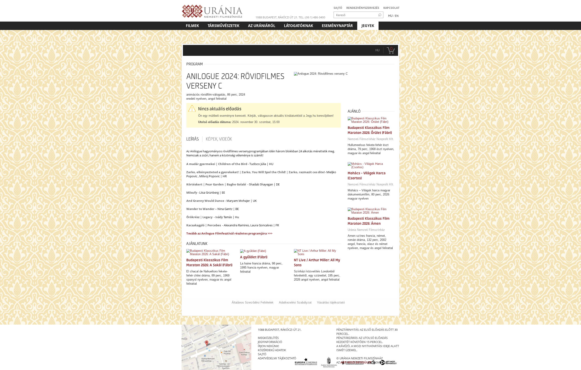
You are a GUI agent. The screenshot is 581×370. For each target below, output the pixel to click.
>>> (269, 233)
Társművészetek (223, 25)
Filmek (192, 25)
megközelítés (268, 338)
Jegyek (368, 25)
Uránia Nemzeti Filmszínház (366, 230)
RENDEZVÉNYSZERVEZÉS (362, 8)
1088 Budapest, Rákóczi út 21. (277, 17)
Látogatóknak (298, 25)
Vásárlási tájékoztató (331, 302)
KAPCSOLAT (391, 8)
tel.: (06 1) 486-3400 (312, 17)
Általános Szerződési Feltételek (252, 302)
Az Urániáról (261, 25)
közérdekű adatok (272, 350)
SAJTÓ (338, 8)
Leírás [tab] (192, 139)
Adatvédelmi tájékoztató (277, 358)
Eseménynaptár (337, 25)
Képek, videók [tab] (219, 139)
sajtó (262, 354)
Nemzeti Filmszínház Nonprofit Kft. (371, 139)
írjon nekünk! (268, 346)
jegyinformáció (270, 342)
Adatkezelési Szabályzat (295, 302)
